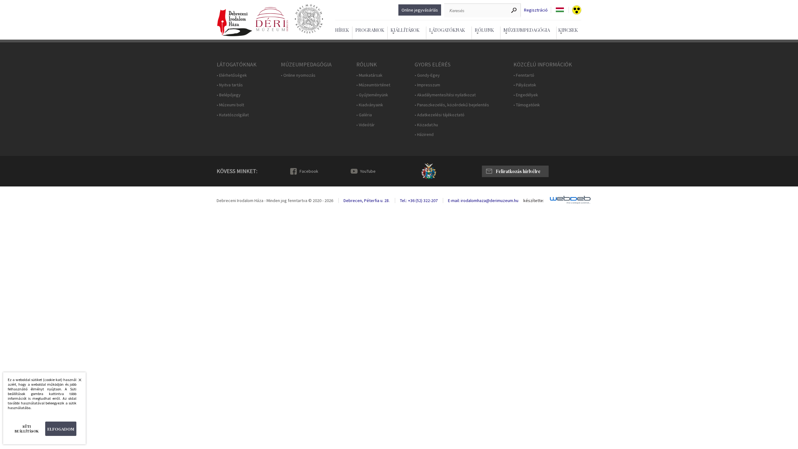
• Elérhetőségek (232, 75)
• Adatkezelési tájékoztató (439, 115)
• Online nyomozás (298, 75)
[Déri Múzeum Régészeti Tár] (309, 19)
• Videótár (365, 125)
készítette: (533, 200)
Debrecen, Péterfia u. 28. (367, 200)
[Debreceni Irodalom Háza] (235, 23)
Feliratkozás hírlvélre (518, 171)
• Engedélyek (525, 95)
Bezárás (76, 382)
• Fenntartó (523, 75)
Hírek (342, 30)
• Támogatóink (526, 105)
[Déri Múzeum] (272, 19)
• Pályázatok (524, 85)
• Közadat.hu (426, 125)
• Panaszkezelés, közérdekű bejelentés (452, 105)
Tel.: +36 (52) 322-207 (419, 200)
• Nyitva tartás (230, 85)
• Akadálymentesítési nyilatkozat (445, 95)
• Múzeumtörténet (373, 85)
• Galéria (364, 115)
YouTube (368, 171)
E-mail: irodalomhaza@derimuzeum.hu (483, 200)
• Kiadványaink (369, 105)
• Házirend (424, 134)
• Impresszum (427, 85)
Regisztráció (536, 10)
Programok (369, 30)
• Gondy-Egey (427, 75)
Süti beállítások (27, 428)
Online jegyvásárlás (419, 10)
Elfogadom (60, 429)
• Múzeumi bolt (230, 105)
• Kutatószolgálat (233, 115)
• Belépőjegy (229, 95)
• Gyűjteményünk (372, 95)
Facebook (309, 171)
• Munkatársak (369, 75)
